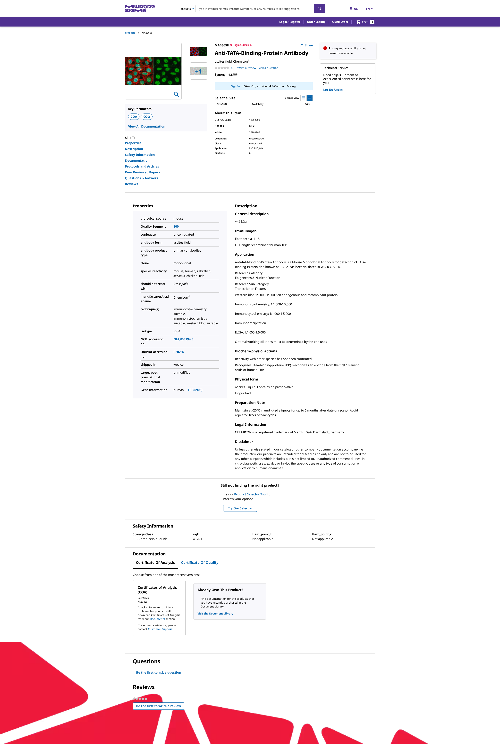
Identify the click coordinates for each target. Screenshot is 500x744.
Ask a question (268, 68)
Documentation (137, 160)
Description (134, 149)
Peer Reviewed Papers (142, 172)
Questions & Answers (141, 178)
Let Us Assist (333, 90)
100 (176, 226)
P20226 (178, 352)
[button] (289, 22)
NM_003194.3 (183, 339)
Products (130, 32)
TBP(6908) (195, 390)
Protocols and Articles (142, 166)
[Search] (319, 8)
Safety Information (140, 155)
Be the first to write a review (160, 707)
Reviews (131, 184)
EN (368, 9)
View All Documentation (146, 126)
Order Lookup (316, 22)
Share (309, 45)
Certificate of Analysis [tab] (155, 562)
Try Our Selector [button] (240, 508)
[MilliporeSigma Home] (140, 8)
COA (133, 116)
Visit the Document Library (215, 613)
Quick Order (340, 22)
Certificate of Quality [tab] (199, 562)
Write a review (246, 68)
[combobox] (251, 8)
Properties (133, 143)
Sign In (235, 86)
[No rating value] (223, 68)
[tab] (133, 32)
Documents (157, 619)
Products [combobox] (185, 9)
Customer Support (160, 629)
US (356, 9)
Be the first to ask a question (158, 672)
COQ (146, 116)
